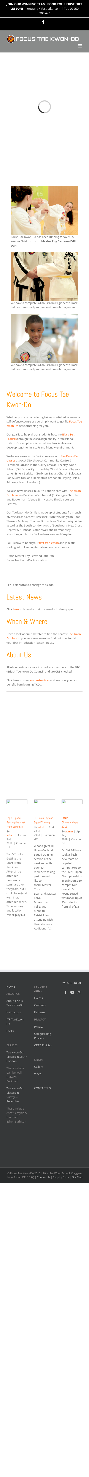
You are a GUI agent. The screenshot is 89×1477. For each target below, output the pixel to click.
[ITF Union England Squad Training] (44, 806)
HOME (10, 986)
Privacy (38, 1027)
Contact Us (43, 1177)
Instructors (13, 1012)
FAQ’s (10, 1031)
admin (10, 835)
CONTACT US (42, 1088)
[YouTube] (72, 992)
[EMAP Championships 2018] (72, 806)
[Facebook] (65, 992)
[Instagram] (78, 992)
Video (37, 1074)
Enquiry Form (61, 1177)
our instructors (39, 680)
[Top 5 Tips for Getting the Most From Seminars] (16, 806)
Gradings (40, 1005)
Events (38, 998)
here (16, 609)
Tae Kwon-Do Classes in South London (16, 1056)
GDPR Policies (43, 1045)
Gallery (38, 1067)
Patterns (39, 1012)
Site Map (77, 1177)
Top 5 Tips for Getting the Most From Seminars (15, 822)
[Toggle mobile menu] (80, 46)
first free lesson (49, 543)
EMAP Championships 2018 (70, 822)
